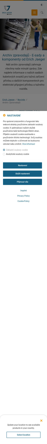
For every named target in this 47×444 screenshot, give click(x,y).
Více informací (28, 144)
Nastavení (22, 165)
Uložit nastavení (22, 173)
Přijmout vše (22, 182)
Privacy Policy (23, 196)
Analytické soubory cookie (17, 154)
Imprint (23, 190)
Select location (23, 435)
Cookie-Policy (23, 201)
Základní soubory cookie (17, 150)
